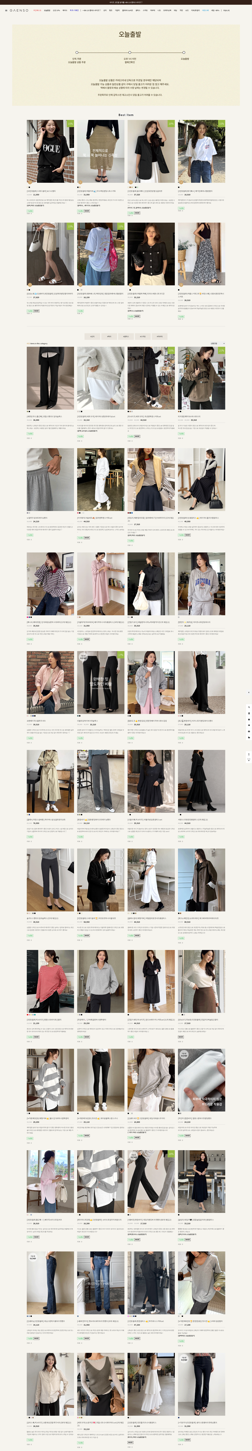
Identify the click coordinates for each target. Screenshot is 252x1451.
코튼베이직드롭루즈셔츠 (36, 720)
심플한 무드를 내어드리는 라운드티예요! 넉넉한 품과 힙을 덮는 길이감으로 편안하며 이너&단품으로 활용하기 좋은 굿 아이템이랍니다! (151, 1129)
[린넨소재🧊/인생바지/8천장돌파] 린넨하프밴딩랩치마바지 (50, 293)
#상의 (92, 336)
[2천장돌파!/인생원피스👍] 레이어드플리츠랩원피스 (198, 518)
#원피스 (126, 336)
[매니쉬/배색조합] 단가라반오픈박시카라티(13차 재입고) (49, 622)
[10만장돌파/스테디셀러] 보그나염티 (41, 191)
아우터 (152, 10)
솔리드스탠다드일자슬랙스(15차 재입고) (42, 918)
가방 (181, 10)
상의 (105, 10)
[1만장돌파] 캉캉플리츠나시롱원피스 (142, 1422)
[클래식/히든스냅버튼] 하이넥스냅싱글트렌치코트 (46, 819)
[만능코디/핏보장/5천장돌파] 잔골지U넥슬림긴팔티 (198, 1019)
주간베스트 (37, 10)
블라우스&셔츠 (127, 10)
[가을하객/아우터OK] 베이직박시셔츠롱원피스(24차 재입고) (100, 622)
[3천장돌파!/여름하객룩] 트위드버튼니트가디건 (146, 293)
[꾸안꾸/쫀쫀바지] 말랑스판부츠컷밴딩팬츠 (195, 1118)
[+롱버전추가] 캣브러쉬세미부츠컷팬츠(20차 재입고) (98, 1321)
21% (221, 350)
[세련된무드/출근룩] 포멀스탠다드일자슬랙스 (44, 416)
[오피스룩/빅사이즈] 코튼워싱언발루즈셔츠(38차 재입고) (49, 1422)
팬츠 (110, 10)
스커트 (145, 10)
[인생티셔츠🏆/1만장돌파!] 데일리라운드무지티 (146, 1118)
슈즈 (187, 10)
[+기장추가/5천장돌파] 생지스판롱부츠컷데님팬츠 (197, 1422)
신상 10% (56, 10)
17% (120, 654)
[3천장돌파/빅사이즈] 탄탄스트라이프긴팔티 (44, 1019)
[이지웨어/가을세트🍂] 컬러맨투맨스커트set (94, 518)
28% (171, 1154)
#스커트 (143, 336)
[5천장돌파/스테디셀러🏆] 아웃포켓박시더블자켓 (96, 918)
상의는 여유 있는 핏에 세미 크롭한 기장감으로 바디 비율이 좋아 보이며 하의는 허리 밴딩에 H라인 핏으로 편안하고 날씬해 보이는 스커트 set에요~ (100, 529)
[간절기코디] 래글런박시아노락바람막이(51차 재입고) (149, 622)
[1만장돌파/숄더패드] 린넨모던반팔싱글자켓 (145, 191)
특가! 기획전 (74, 10)
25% (171, 350)
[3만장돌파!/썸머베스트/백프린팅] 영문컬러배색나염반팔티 (100, 293)
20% (171, 123)
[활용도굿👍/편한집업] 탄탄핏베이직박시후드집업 (147, 720)
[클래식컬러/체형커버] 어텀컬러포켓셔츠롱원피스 (147, 918)
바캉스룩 (205, 10)
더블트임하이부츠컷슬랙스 (87, 720)
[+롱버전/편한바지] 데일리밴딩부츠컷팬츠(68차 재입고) (149, 1219)
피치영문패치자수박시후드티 (189, 416)
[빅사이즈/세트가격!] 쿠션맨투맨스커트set (144, 416)
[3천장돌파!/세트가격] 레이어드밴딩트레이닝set (96, 416)
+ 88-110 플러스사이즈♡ (92, 10)
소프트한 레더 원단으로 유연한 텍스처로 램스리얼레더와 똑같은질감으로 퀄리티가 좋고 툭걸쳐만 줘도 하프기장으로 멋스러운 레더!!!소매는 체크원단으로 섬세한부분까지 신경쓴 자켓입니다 (201, 930)
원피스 (138, 10)
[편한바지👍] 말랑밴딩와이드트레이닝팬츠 (94, 819)
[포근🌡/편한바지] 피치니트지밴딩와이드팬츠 (195, 720)
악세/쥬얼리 (195, 10)
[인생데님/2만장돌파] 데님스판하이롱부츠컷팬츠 (46, 1321)
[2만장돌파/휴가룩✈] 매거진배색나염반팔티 (195, 191)
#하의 (109, 336)
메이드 (65, 10)
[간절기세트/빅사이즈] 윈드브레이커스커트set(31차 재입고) (151, 1019)
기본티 (117, 10)
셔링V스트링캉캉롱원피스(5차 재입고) (193, 819)
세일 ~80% (215, 10)
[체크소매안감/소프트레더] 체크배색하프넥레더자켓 (198, 918)
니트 (159, 10)
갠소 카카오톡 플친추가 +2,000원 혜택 (126, 2)
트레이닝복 (167, 10)
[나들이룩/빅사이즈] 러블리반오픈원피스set (145, 819)
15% (70, 123)
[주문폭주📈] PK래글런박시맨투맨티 (91, 1019)
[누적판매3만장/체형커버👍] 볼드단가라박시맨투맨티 (48, 1118)
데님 (175, 10)
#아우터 (159, 336)
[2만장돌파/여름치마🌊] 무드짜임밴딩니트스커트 (96, 191)
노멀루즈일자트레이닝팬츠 (37, 518)
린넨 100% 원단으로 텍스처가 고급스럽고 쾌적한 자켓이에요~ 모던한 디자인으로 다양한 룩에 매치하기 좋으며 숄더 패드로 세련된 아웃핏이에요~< (151, 204)
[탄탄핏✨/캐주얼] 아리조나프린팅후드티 (194, 622)
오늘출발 (47, 10)
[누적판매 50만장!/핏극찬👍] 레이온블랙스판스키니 (97, 1118)
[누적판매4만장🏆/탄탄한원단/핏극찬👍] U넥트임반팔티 (200, 1321)
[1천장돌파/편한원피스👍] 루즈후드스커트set (146, 1321)
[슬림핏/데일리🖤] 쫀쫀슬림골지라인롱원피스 (196, 1219)
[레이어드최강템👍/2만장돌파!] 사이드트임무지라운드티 (99, 1219)
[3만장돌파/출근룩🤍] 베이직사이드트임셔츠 (44, 1219)
